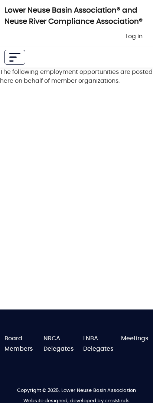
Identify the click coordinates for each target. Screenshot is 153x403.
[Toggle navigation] (14, 57)
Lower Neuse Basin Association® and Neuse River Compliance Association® (73, 16)
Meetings (135, 338)
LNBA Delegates (98, 343)
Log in (134, 36)
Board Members (18, 343)
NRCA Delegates (58, 343)
